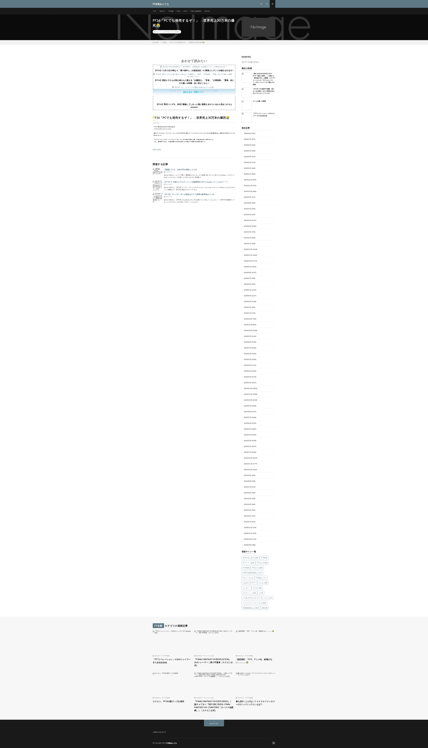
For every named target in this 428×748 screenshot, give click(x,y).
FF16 (178, 11)
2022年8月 (247, 412)
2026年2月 (247, 168)
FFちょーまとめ (248, 578)
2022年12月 (248, 388)
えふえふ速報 (263, 583)
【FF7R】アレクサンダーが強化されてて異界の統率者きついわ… (190, 194)
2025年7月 (247, 209)
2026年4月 (247, 156)
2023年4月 (247, 365)
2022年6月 (247, 423)
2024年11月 (248, 255)
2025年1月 (247, 243)
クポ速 (261, 593)
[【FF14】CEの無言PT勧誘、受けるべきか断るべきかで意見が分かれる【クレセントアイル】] (247, 93)
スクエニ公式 (267, 598)
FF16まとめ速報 (257, 568)
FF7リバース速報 (248, 563)
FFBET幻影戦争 (195, 11)
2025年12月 (248, 180)
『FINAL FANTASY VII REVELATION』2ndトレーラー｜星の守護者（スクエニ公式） (213, 662)
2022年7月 (247, 417)
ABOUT (162, 11)
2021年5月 (247, 498)
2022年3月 (247, 440)
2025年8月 (247, 203)
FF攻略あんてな (261, 578)
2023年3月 (247, 371)
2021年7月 (247, 487)
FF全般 (171, 11)
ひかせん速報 (257, 588)
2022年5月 (247, 429)
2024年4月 (247, 296)
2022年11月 (248, 394)
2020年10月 (248, 539)
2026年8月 (247, 133)
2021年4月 (247, 504)
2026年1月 (247, 174)
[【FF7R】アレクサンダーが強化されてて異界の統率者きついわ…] (158, 198)
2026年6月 (247, 145)
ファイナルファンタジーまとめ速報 (254, 603)
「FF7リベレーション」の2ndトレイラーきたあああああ (172, 661)
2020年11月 (248, 533)
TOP (154, 11)
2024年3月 (247, 301)
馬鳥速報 (264, 608)
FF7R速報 (176, 31)
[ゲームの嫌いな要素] (247, 105)
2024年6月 (247, 284)
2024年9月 (247, 267)
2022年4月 (247, 435)
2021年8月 (247, 481)
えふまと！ (246, 588)
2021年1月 (247, 522)
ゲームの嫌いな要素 (259, 101)
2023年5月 (247, 359)
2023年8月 (247, 342)
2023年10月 (248, 330)
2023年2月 (247, 377)
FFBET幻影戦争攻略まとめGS (252, 573)
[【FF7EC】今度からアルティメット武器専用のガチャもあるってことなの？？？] (158, 186)
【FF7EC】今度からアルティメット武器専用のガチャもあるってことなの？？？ (196, 182)
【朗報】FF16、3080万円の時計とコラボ (180, 169)
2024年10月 (248, 261)
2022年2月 (247, 446)
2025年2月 (247, 238)
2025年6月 (247, 214)
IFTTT (254, 583)
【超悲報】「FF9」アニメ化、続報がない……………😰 (254, 661)
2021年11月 (248, 464)
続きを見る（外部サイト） (194, 92)
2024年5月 (247, 290)
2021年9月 (247, 475)
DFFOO (207, 11)
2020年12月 (248, 527)
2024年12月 (248, 249)
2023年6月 (247, 354)
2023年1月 (247, 383)
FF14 (185, 11)
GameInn (246, 583)
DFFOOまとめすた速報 (250, 558)
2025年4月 (247, 226)
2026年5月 (247, 151)
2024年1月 (247, 313)
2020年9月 (247, 545)
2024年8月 (247, 272)
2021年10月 (248, 469)
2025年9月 (247, 197)
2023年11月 (248, 325)
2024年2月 (247, 307)
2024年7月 (247, 278)
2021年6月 (247, 493)
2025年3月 (247, 232)
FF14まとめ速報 (262, 563)
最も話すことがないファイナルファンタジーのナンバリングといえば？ (255, 703)
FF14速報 (246, 568)
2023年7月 (247, 348)
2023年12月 (248, 319)
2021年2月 (247, 516)
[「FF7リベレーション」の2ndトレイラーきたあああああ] (247, 117)
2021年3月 (247, 510)
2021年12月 (248, 458)
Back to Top (214, 723)
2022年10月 (248, 400)
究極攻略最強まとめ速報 (251, 608)
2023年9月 (247, 336)
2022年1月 (247, 452)
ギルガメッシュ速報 (249, 593)
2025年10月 (248, 191)
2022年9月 (247, 406)
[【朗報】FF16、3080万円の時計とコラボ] (158, 173)
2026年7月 (247, 139)
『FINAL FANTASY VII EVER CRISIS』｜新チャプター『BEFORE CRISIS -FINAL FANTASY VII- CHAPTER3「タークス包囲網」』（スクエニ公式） (213, 706)
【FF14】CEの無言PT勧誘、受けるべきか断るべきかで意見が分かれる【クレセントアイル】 (264, 91)
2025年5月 (247, 220)
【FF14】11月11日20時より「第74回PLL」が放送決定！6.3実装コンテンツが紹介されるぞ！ (194, 70)
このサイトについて (159, 732)
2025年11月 (248, 185)
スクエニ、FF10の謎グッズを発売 (168, 701)
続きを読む (157, 149)
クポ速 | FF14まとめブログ (251, 598)
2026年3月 (247, 162)
